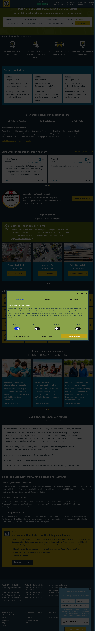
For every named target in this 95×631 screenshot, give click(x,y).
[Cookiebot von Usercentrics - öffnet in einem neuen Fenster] (79, 294)
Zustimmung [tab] (20, 299)
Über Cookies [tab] (74, 299)
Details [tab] (47, 299)
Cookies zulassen (74, 336)
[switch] (37, 328)
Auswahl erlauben (47, 336)
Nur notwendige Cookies (21, 336)
